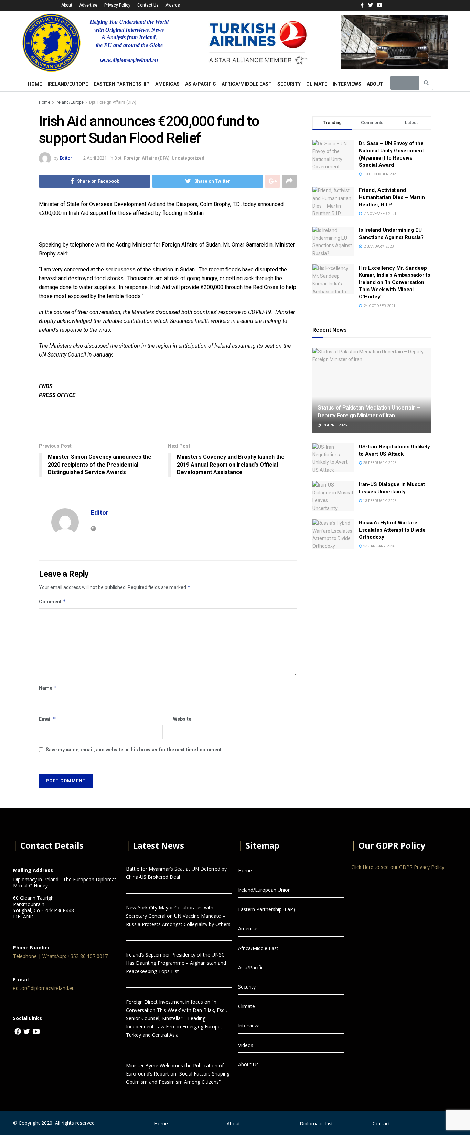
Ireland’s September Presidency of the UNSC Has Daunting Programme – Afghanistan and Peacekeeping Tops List (176, 962)
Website (182, 719)
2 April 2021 (95, 158)
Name (48, 688)
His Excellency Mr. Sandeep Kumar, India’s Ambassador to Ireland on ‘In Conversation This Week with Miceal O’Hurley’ (394, 282)
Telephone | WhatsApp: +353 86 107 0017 (60, 956)
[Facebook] (17, 1031)
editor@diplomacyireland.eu (44, 988)
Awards (172, 5)
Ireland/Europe (67, 84)
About (66, 5)
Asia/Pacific (200, 84)
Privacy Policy (117, 5)
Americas (167, 84)
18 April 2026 (334, 425)
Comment (52, 601)
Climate (316, 84)
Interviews (347, 84)
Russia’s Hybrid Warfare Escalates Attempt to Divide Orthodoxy (392, 530)
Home (44, 102)
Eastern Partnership (122, 84)
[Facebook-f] (362, 5)
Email (47, 719)
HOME (35, 84)
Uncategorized (188, 158)
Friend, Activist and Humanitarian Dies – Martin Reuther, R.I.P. (392, 197)
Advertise (88, 5)
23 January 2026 (378, 546)
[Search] (426, 83)
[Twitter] (370, 5)
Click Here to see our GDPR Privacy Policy (397, 867)
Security (289, 84)
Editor (66, 158)
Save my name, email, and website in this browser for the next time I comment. (134, 749)
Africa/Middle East (247, 84)
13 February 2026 (379, 501)
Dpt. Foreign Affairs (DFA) (112, 102)
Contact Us (148, 5)
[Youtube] (379, 5)
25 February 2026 (379, 463)
